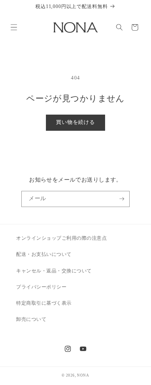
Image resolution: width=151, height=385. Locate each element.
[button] (13, 27)
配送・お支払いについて (44, 254)
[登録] (121, 199)
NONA (83, 375)
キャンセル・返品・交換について (54, 271)
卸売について (31, 319)
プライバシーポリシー (41, 287)
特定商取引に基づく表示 (44, 303)
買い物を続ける (75, 122)
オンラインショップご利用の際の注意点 (61, 238)
